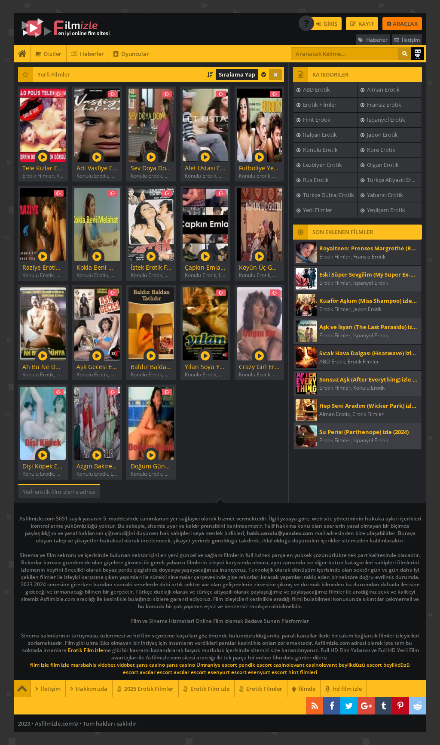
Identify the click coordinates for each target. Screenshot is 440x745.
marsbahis (83, 664)
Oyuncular (134, 54)
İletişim (410, 39)
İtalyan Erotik (319, 135)
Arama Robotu (417, 53)
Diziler (52, 54)
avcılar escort (156, 672)
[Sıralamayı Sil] (275, 74)
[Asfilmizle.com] (71, 28)
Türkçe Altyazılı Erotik (393, 180)
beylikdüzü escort (360, 664)
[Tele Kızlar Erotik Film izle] (43, 124)
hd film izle (347, 689)
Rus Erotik (315, 180)
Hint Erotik (316, 119)
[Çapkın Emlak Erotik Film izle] (205, 223)
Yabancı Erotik (384, 195)
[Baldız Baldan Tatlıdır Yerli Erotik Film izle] (151, 322)
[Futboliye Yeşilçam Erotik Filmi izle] (259, 124)
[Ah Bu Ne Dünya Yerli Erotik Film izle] (43, 322)
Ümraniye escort (216, 664)
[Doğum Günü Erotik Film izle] (151, 422)
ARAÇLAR (404, 24)
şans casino (150, 664)
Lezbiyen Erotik (322, 165)
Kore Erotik (380, 150)
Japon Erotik (382, 135)
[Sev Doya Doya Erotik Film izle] (151, 124)
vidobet (107, 664)
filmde (306, 689)
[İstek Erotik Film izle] (151, 223)
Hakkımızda (90, 689)
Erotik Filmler (319, 104)
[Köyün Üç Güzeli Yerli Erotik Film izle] (259, 223)
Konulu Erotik (320, 150)
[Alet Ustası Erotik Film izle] (205, 124)
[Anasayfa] (22, 53)
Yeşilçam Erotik (385, 210)
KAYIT (365, 24)
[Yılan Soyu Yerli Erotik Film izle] (205, 322)
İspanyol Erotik (385, 119)
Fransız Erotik (383, 104)
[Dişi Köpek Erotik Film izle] (43, 422)
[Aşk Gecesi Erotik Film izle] (97, 322)
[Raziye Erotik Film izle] (43, 223)
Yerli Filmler (317, 210)
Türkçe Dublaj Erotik (328, 195)
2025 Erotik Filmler (148, 689)
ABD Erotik (316, 89)
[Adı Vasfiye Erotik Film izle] (97, 124)
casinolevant (289, 664)
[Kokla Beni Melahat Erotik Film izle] (97, 223)
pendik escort (255, 664)
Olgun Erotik (382, 165)
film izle (39, 664)
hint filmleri (302, 672)
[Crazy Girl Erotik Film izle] (259, 322)
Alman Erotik (383, 89)
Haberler (376, 39)
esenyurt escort (227, 672)
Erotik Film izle (85, 650)
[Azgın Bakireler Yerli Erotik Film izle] (97, 422)
